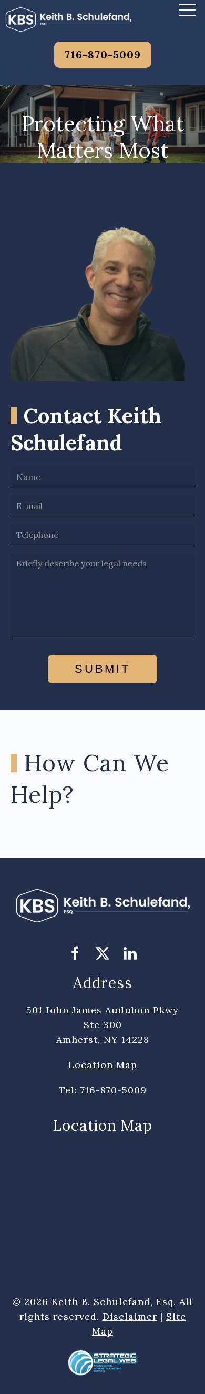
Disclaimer (129, 1316)
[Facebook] (75, 953)
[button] (188, 9)
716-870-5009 (103, 54)
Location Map (102, 1065)
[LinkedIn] (130, 953)
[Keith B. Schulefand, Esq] (68, 18)
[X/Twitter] (102, 953)
